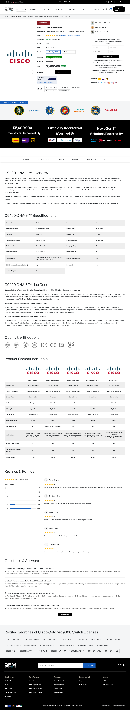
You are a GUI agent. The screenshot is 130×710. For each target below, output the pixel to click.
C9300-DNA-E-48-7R (13, 645)
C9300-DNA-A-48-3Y (58, 651)
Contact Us (104, 2)
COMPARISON (91, 159)
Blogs (80, 681)
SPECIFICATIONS (43, 159)
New (53, 52)
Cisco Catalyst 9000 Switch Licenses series (81, 203)
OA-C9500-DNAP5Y (32, 640)
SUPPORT (96, 9)
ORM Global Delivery (35, 688)
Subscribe (89, 665)
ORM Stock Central (35, 692)
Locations (8, 696)
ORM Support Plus (35, 685)
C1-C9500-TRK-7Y (65, 640)
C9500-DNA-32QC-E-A (53, 380)
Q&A (105, 159)
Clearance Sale (108, 685)
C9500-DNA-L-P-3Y (94, 651)
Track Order (8, 688)
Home (6, 17)
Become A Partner (10, 692)
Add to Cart (62, 72)
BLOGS (85, 9)
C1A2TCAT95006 (81, 640)
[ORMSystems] (121, 665)
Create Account (120, 2)
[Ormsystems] (118, 665)
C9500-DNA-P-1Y (114, 380)
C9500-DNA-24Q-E (111, 651)
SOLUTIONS (59, 9)
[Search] (103, 9)
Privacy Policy (58, 692)
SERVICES (45, 9)
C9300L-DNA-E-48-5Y (86, 645)
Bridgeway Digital (76, 706)
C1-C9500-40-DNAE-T (48, 645)
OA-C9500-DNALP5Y (92, 380)
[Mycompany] (124, 665)
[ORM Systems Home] (9, 9)
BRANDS (33, 9)
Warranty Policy (59, 685)
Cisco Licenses (28, 17)
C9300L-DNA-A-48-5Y (13, 640)
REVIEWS (75, 159)
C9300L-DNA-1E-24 (73, 380)
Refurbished (68, 52)
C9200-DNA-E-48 (49, 640)
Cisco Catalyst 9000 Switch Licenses (46, 17)
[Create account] (106, 9)
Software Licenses (15, 17)
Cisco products (112, 203)
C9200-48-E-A (11, 651)
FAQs (6, 685)
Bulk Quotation (108, 56)
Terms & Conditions (60, 681)
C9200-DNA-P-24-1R (104, 645)
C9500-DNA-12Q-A (97, 640)
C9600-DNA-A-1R (41, 651)
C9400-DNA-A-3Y (30, 645)
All (7, 488)
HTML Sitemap (83, 685)
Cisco (47, 43)
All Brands (106, 681)
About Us (32, 681)
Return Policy (58, 688)
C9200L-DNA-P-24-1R (76, 651)
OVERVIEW (26, 159)
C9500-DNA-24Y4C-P (67, 645)
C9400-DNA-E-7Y (32, 203)
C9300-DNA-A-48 (113, 640)
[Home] (10, 665)
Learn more (65, 614)
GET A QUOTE (117, 9)
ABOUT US (72, 9)
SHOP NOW (22, 9)
